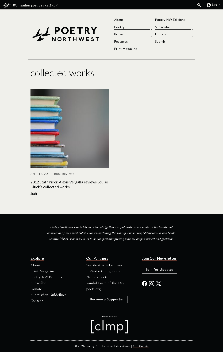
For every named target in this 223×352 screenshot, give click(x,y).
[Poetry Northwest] (65, 34)
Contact (36, 301)
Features (121, 41)
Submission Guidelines (48, 295)
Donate (161, 34)
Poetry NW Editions (170, 20)
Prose (118, 34)
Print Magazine (125, 49)
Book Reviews (64, 174)
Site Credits (141, 346)
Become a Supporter (107, 299)
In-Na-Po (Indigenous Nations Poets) (103, 274)
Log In (216, 4)
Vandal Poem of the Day (105, 283)
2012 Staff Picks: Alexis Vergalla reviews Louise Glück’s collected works (69, 184)
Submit (160, 41)
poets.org (93, 289)
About (119, 20)
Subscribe (162, 27)
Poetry (119, 27)
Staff (33, 193)
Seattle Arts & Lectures (104, 265)
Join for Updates (160, 269)
